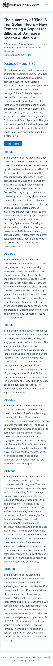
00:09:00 (9, 399)
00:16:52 (29, 64)
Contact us (33, 660)
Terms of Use (43, 657)
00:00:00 (11, 64)
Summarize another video (18, 55)
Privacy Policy (20, 660)
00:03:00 (9, 253)
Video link (9, 51)
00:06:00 (9, 325)
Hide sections (13, 144)
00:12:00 (9, 470)
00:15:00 (9, 569)
